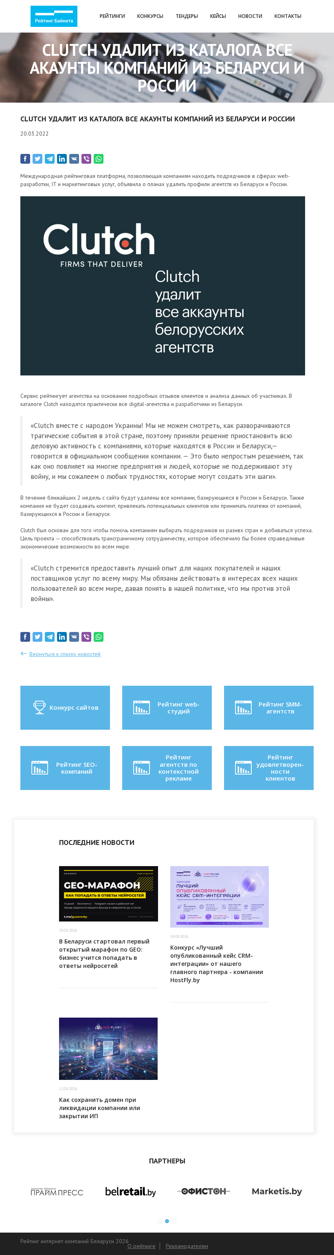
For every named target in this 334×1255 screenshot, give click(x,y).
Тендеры (187, 16)
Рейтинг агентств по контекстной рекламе (178, 767)
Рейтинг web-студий (179, 707)
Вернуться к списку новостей (65, 654)
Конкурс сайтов (74, 707)
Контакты (288, 16)
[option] (57, 1191)
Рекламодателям (187, 1246)
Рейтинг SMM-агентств (280, 707)
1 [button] (160, 1221)
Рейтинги (112, 16)
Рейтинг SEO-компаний (76, 767)
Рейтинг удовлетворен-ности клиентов (280, 767)
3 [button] (174, 1221)
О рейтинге (141, 1246)
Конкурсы (150, 16)
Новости (250, 16)
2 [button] (167, 1221)
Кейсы (218, 16)
